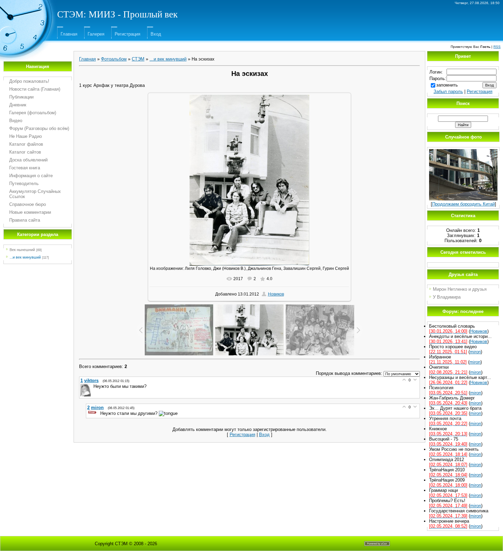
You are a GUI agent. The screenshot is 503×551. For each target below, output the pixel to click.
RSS (497, 47)
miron (475, 351)
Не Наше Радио (25, 136)
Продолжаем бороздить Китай (463, 204)
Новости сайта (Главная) (34, 89)
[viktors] (86, 386)
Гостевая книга (24, 167)
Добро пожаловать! (29, 81)
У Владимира (447, 297)
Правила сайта (24, 220)
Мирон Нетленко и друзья (460, 289)
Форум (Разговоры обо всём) (39, 128)
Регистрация (127, 34)
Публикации (21, 97)
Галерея (96, 34)
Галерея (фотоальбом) (32, 112)
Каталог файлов (26, 144)
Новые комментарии (30, 212)
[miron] (93, 413)
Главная (69, 34)
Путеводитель (24, 183)
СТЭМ (138, 59)
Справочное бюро (27, 204)
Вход (156, 34)
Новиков (276, 294)
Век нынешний (22, 250)
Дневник (17, 104)
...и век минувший (25, 257)
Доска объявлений (28, 159)
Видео (15, 120)
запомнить (447, 85)
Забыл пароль (448, 91)
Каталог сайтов (25, 152)
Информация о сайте (31, 175)
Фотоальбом (114, 59)
